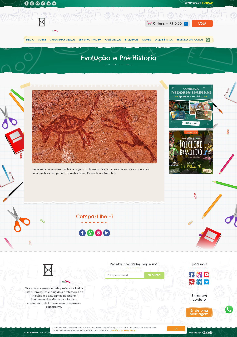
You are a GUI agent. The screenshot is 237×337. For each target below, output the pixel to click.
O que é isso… (164, 39)
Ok (176, 328)
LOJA (202, 23)
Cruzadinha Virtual (62, 39)
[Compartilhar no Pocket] (98, 233)
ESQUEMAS (131, 39)
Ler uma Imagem (90, 39)
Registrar (192, 3)
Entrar (207, 3)
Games (146, 39)
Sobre (42, 39)
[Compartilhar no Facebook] (82, 233)
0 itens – (167, 23)
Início (30, 39)
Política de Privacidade (123, 330)
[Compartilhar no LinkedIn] (106, 233)
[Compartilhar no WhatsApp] (90, 233)
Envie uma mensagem (199, 312)
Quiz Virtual (113, 39)
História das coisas (190, 39)
